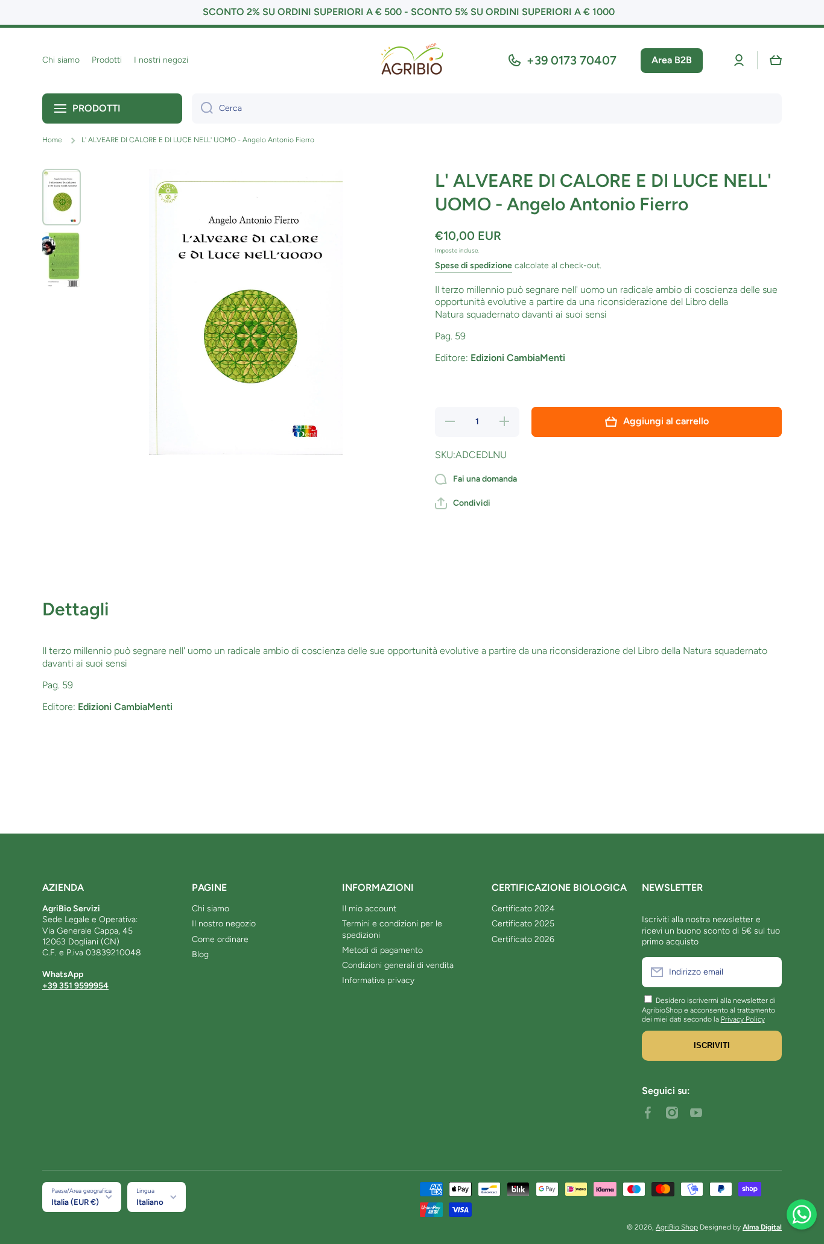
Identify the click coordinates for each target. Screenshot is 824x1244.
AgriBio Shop (677, 1227)
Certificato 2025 (523, 924)
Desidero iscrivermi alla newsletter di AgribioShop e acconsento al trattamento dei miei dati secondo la (709, 1009)
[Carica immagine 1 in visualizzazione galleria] (61, 197)
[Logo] (412, 60)
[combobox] (487, 108)
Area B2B (671, 60)
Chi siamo (210, 908)
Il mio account (369, 908)
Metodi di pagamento (382, 950)
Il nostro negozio (224, 924)
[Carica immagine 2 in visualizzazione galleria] (61, 260)
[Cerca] (202, 108)
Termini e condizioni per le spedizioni (392, 929)
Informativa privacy (378, 980)
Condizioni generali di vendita (398, 965)
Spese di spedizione (473, 265)
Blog (200, 954)
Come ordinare (220, 939)
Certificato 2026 (523, 939)
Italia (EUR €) (75, 1202)
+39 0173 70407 (571, 60)
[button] (776, 60)
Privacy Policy (743, 1019)
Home (52, 140)
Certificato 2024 (523, 908)
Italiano (149, 1202)
